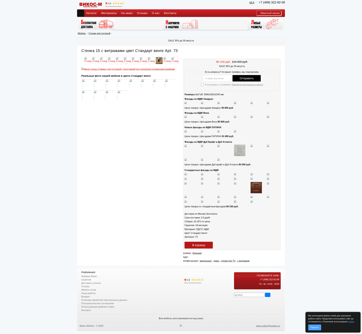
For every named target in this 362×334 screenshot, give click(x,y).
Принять (315, 327)
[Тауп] (268, 102)
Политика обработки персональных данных (104, 300)
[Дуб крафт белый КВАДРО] (218, 145)
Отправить (247, 78)
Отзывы (142, 13)
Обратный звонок (270, 13)
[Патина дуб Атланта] (186, 131)
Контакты (170, 13)
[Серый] (252, 102)
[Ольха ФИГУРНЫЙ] (218, 196)
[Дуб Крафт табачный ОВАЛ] (202, 145)
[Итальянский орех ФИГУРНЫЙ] (186, 183)
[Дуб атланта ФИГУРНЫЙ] (186, 159)
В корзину (198, 245)
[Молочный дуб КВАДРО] (252, 196)
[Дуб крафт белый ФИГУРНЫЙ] (239, 150)
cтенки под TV (228, 261)
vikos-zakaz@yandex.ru (268, 326)
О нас (156, 13)
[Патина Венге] (202, 131)
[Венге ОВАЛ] (218, 201)
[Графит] (235, 102)
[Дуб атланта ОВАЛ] (218, 159)
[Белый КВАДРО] (235, 201)
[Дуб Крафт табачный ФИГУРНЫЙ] (186, 145)
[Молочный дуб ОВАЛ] (268, 196)
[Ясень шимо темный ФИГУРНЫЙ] (268, 174)
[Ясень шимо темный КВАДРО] (235, 174)
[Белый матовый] (202, 102)
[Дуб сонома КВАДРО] (235, 178)
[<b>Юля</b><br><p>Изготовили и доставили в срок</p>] (123, 84)
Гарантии (86, 279)
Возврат (85, 296)
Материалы (109, 13)
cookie (351, 321)
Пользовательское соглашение (97, 303)
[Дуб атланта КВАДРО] (202, 159)
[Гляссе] (218, 102)
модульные (206, 261)
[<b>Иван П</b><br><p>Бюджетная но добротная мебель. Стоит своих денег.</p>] (135, 84)
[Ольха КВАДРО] (186, 196)
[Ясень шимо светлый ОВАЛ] (202, 174)
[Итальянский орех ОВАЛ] (218, 183)
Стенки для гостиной (99, 33)
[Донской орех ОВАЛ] (256, 187)
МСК (251, 2)
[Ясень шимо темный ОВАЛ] (252, 174)
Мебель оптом (88, 290)
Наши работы (88, 293)
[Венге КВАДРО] (202, 201)
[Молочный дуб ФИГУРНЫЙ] (235, 196)
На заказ (127, 13)
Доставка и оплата (91, 283)
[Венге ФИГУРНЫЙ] (186, 201)
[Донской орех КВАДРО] (235, 183)
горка (216, 261)
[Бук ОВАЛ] (218, 178)
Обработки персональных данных (247, 85)
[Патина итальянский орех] (218, 131)
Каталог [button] (91, 13)
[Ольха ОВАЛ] (202, 196)
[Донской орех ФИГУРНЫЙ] (268, 183)
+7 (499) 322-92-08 (272, 2)
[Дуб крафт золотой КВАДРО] (252, 145)
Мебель (82, 33)
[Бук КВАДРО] (202, 178)
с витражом (243, 261)
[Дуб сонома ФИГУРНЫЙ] (268, 178)
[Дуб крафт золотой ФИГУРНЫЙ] (268, 145)
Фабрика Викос (89, 276)
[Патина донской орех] (235, 131)
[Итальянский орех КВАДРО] (202, 183)
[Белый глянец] (186, 102)
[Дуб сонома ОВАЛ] (252, 178)
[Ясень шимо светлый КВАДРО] (186, 174)
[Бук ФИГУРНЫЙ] (186, 178)
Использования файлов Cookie (97, 307)
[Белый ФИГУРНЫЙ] (252, 201)
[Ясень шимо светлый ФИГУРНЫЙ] (218, 174)
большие (197, 253)
